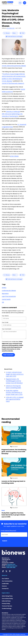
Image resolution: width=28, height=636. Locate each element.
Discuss (7, 33)
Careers (4, 586)
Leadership (5, 583)
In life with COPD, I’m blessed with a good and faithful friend (14, 399)
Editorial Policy (6, 601)
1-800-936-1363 (10, 567)
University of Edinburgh (13, 111)
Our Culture (5, 578)
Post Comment (8, 355)
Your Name (5, 316)
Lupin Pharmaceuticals (9, 296)
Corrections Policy (7, 598)
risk (3, 302)
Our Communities (7, 581)
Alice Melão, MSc (11, 28)
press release (14, 156)
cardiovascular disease (9, 290)
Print (22, 33)
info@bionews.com (11, 566)
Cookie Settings (6, 608)
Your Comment (6, 329)
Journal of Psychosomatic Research (13, 83)
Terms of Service (7, 606)
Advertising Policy (7, 596)
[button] (20, 3)
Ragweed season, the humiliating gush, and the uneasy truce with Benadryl (14, 381)
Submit (4, 541)
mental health (6, 299)
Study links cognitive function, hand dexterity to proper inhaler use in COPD (14, 392)
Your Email (5, 322)
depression (5, 293)
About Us (4, 575)
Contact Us (5, 588)
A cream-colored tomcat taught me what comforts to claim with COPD (14, 374)
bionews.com (11, 564)
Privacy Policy (6, 603)
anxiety (4, 287)
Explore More (6, 593)
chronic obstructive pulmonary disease (14, 66)
